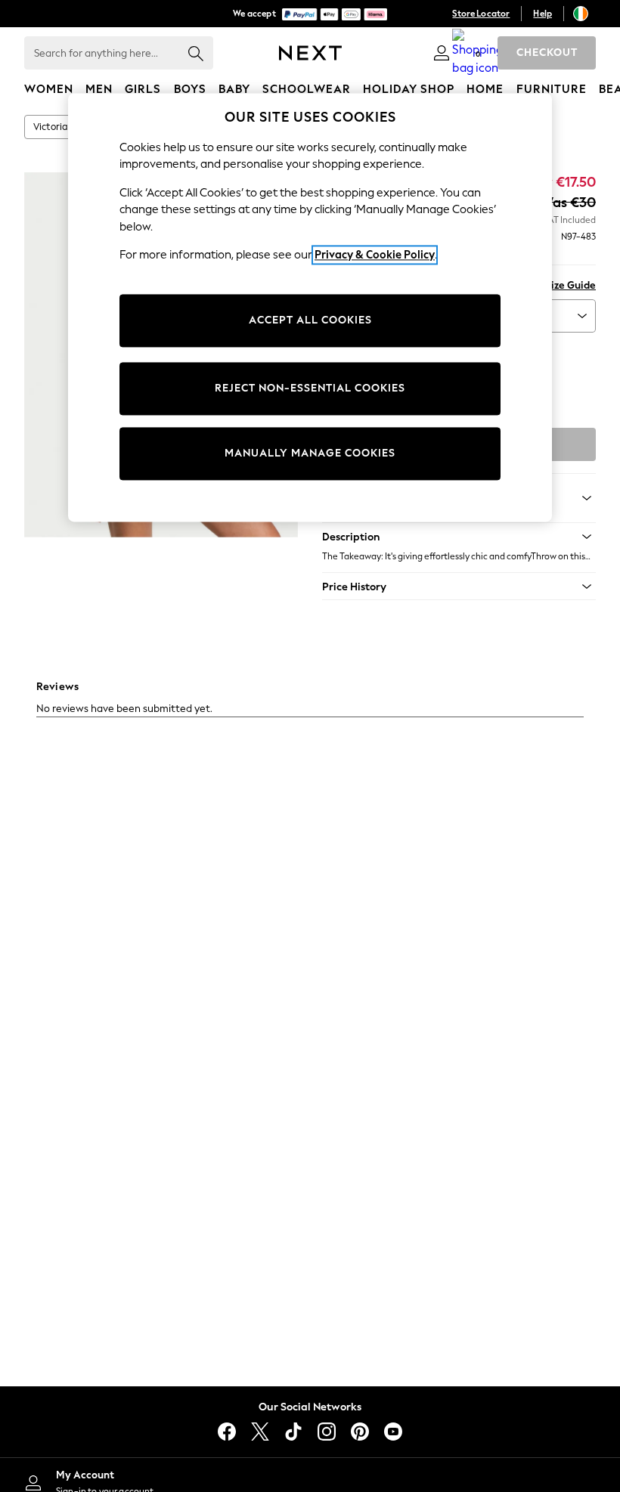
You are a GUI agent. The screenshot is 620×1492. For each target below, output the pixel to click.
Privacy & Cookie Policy (375, 255)
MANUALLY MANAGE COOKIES (310, 453)
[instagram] (326, 1431)
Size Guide (570, 285)
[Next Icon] (310, 52)
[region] (310, 308)
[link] (441, 53)
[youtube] (393, 1431)
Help (542, 13)
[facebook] (226, 1431)
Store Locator (481, 13)
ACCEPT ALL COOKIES (310, 320)
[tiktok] (293, 1431)
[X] (260, 1431)
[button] (459, 536)
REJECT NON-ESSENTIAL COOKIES (310, 388)
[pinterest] (360, 1431)
